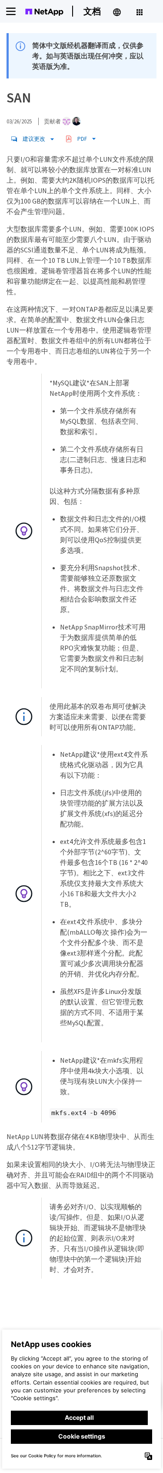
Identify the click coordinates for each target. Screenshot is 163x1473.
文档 (92, 11)
